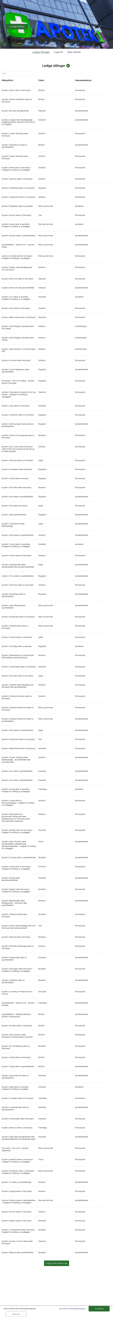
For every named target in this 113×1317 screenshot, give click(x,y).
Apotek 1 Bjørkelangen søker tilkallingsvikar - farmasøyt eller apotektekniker (14, 903)
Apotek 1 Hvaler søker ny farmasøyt (16, 1057)
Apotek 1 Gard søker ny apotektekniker (17, 497)
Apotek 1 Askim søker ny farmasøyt (16, 90)
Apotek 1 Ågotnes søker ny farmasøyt (17, 179)
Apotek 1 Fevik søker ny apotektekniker (17, 730)
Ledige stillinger (40, 52)
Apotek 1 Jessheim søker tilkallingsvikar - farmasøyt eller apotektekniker (18, 686)
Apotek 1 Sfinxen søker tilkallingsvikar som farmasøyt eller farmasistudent (19, 927)
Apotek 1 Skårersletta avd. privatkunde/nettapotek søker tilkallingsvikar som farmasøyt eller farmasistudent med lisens (16, 817)
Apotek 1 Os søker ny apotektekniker (16, 1182)
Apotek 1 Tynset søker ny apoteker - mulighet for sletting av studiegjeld (16, 545)
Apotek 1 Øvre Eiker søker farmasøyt (16, 487)
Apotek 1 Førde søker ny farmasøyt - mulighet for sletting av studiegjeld (16, 169)
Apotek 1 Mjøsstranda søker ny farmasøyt (19, 317)
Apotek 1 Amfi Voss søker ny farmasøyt (18, 585)
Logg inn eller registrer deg (56, 1263)
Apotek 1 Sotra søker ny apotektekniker (17, 535)
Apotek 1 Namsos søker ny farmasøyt (17, 1128)
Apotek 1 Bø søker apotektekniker (15, 111)
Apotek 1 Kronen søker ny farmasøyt (16, 215)
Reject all (16, 1314)
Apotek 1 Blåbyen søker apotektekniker (17, 1252)
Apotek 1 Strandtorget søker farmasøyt (18, 1119)
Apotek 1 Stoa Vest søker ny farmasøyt (17, 676)
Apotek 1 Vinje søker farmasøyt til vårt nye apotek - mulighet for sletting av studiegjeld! (19, 394)
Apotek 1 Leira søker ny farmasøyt (15, 406)
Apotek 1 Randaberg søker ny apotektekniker (14, 595)
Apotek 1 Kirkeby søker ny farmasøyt (17, 1221)
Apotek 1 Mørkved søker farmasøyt (16, 937)
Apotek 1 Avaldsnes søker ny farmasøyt (18, 415)
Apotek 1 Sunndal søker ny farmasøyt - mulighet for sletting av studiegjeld (17, 257)
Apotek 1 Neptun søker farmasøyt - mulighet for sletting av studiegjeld (16, 890)
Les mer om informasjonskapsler (72, 1309)
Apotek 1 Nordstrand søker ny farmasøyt (18, 739)
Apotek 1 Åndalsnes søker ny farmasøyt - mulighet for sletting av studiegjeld (18, 1172)
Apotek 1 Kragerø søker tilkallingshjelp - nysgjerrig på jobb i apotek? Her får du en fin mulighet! (18, 122)
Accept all (99, 1309)
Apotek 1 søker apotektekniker (14, 515)
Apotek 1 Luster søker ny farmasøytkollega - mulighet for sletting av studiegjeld (18, 803)
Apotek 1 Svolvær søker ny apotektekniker (19, 857)
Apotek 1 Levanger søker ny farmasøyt (17, 1098)
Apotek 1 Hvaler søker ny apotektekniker (18, 1066)
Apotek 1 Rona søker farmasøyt (14, 506)
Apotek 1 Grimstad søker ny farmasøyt (17, 460)
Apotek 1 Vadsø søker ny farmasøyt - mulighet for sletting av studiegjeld (17, 868)
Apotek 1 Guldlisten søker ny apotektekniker (13, 981)
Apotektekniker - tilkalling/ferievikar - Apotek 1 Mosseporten (17, 1015)
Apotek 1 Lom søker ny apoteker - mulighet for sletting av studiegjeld (16, 298)
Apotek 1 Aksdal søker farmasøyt (15, 478)
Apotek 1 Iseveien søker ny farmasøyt (17, 1026)
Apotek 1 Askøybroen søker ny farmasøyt (18, 197)
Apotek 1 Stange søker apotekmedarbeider (11, 879)
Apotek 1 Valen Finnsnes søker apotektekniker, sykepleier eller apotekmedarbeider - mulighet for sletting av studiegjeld (19, 844)
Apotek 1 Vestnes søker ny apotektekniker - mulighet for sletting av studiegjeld (18, 1201)
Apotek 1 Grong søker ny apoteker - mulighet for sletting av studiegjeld (16, 790)
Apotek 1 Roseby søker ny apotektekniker (18, 236)
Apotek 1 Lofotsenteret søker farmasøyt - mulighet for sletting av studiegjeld (19, 1231)
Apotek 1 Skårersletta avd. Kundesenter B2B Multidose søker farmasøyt (18, 656)
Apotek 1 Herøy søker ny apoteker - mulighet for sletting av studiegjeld (16, 225)
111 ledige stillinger (16, 26)
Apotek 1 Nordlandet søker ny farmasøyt (18, 617)
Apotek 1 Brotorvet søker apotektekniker (18, 288)
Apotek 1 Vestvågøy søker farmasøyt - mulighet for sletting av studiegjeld (17, 970)
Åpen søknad (74, 52)
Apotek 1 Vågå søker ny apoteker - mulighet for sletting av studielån (16, 1088)
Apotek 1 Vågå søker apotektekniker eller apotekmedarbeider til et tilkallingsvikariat (18, 1138)
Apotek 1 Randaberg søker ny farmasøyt (18, 188)
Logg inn (58, 52)
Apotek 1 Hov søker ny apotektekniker (17, 771)
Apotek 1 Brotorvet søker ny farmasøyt (17, 279)
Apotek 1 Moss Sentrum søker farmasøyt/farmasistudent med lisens (17, 1036)
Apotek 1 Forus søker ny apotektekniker (18, 576)
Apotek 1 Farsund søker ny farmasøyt (17, 637)
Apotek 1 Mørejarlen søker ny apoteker (17, 206)
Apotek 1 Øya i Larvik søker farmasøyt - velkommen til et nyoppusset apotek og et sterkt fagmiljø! (18, 449)
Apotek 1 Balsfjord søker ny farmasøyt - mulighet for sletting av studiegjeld (18, 1160)
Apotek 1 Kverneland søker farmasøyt (17, 469)
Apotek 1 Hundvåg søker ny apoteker (17, 646)
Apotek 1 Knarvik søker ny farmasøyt (16, 555)
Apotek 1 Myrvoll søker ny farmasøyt (17, 1212)
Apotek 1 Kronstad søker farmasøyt (16, 360)
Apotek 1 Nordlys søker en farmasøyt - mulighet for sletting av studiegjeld (17, 831)
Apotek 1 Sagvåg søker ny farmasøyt (17, 1191)
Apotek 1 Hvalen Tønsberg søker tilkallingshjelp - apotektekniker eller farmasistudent (16, 759)
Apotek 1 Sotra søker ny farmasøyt (16, 308)
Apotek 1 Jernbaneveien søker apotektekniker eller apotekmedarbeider (18, 566)
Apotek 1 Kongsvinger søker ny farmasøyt (19, 667)
